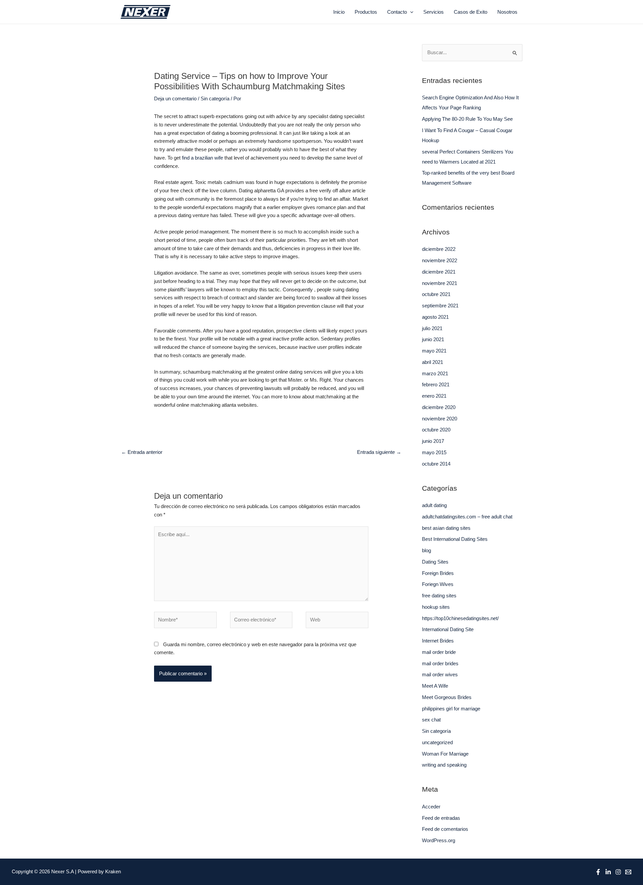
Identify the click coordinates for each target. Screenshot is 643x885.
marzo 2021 (435, 373)
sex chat (431, 719)
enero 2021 (434, 396)
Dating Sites (435, 562)
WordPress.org (438, 840)
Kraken (113, 871)
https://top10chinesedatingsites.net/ (460, 618)
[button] (410, 12)
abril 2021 (432, 362)
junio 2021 (433, 339)
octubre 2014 (436, 464)
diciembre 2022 (438, 249)
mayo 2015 (434, 452)
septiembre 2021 (440, 305)
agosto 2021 (435, 317)
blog (426, 550)
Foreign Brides (438, 573)
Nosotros (507, 12)
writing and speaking (444, 765)
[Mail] (628, 872)
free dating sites (439, 595)
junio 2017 (433, 441)
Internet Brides (438, 641)
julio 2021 (432, 328)
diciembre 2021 (438, 272)
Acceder (431, 806)
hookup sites (436, 607)
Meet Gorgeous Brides (447, 697)
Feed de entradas (441, 818)
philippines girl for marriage (451, 708)
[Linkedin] (608, 872)
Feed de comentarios (445, 829)
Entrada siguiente (379, 452)
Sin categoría (215, 98)
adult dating (434, 505)
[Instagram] (618, 872)
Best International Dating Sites (455, 539)
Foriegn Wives (437, 584)
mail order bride (439, 652)
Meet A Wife (435, 686)
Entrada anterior (141, 452)
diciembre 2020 (438, 407)
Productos (366, 12)
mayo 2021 (434, 351)
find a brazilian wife (202, 158)
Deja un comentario (175, 98)
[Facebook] (598, 872)
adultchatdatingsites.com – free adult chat (467, 516)
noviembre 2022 (439, 260)
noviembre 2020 (439, 418)
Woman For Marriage (445, 754)
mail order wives (440, 674)
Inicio (339, 12)
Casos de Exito (470, 12)
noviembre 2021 (439, 283)
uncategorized (437, 742)
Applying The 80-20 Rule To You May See (467, 119)
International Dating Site (448, 629)
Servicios (433, 12)
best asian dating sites (446, 528)
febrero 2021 (435, 384)
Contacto (397, 12)
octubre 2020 (436, 429)
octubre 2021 (436, 294)
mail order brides (440, 663)
